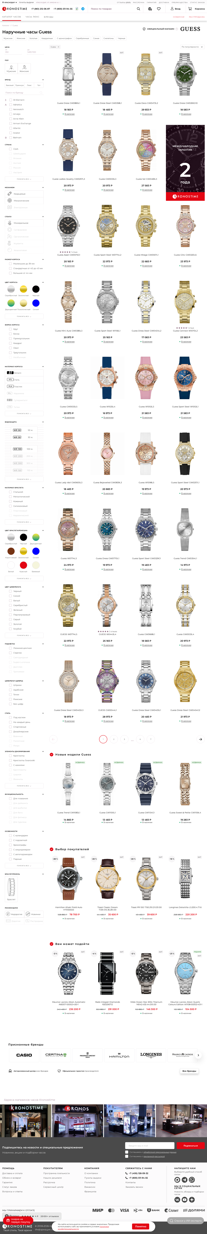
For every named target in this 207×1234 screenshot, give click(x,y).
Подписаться (191, 1145)
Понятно (140, 1226)
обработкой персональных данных (160, 1152)
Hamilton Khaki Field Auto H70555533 (68, 908)
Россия (17, 167)
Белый (16, 600)
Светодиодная (20, 657)
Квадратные (47, 38)
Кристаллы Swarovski (24, 760)
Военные (18, 736)
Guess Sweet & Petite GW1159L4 (185, 812)
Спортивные (19, 727)
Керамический (21, 515)
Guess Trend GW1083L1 (68, 812)
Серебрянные (82, 38)
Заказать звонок (134, 1187)
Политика (89, 1182)
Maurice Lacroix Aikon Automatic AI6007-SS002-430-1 (68, 1003)
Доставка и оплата (12, 1173)
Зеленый (17, 610)
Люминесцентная (22, 648)
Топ (38, 85)
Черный (17, 591)
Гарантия (151, 2)
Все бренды (189, 1071)
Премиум (19, 85)
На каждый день (21, 722)
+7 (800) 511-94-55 (62, 8)
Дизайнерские (20, 731)
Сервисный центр (53, 1187)
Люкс (29, 85)
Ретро (16, 745)
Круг (15, 329)
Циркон (17, 774)
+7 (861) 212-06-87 (40, 8)
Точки (16, 694)
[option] (78, 1121)
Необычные (19, 357)
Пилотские (18, 741)
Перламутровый (21, 614)
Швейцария (19, 153)
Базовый (10, 85)
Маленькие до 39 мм (24, 263)
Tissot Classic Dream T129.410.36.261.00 (107, 908)
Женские (21, 38)
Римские (17, 699)
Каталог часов (11, 17)
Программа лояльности (56, 1173)
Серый (16, 619)
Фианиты (18, 779)
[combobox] (192, 47)
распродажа (197, 17)
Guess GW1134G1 (146, 812)
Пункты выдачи (26, 2)
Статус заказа (197, 2)
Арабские (18, 690)
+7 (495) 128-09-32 (138, 1173)
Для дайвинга (20, 803)
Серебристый (20, 605)
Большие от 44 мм (22, 273)
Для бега (18, 812)
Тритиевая (18, 671)
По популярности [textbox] (190, 47)
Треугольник (19, 352)
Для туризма (19, 822)
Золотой (17, 624)
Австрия (17, 172)
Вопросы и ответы (12, 1191)
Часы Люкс (33, 17)
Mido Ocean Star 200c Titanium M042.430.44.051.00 (146, 1003)
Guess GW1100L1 (107, 812)
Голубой (17, 629)
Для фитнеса (20, 817)
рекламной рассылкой (154, 1156)
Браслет (11, 899)
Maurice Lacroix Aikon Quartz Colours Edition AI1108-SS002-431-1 (185, 1003)
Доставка (164, 2)
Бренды (48, 17)
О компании (91, 1173)
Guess (53, 47)
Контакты (130, 1182)
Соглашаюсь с (153, 1152)
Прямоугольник (21, 338)
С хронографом (64, 38)
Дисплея (17, 667)
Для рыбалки (20, 808)
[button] (8, 1055)
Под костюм (19, 717)
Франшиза (90, 1191)
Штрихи (17, 685)
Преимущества (180, 2)
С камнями (19, 765)
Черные (121, 38)
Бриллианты (19, 770)
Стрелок (17, 653)
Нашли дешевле (52, 1177)
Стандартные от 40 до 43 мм (28, 268)
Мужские (8, 38)
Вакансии (89, 1187)
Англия (17, 163)
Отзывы (121, 2)
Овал (16, 348)
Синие (96, 38)
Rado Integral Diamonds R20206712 (107, 1003)
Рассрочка (138, 2)
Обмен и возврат (11, 1177)
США (15, 149)
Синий (16, 596)
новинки (178, 17)
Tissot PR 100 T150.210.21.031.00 (146, 907)
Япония (17, 158)
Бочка (16, 334)
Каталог (6, 25)
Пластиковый (20, 510)
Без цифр (18, 704)
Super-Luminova (21, 662)
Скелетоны (109, 38)
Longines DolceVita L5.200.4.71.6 (185, 907)
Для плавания (20, 798)
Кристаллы (19, 755)
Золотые (33, 38)
